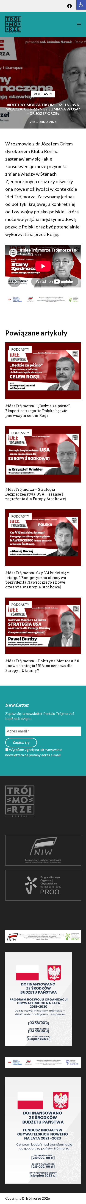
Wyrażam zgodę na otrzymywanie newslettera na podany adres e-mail (33, 752)
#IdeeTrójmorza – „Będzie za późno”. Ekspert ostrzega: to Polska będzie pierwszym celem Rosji (38, 410)
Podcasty (43, 94)
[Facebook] (69, 6)
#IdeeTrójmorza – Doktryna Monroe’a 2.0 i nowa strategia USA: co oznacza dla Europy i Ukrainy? (42, 665)
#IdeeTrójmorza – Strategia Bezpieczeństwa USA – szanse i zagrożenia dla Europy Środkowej (35, 494)
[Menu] (79, 24)
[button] (81, 5)
